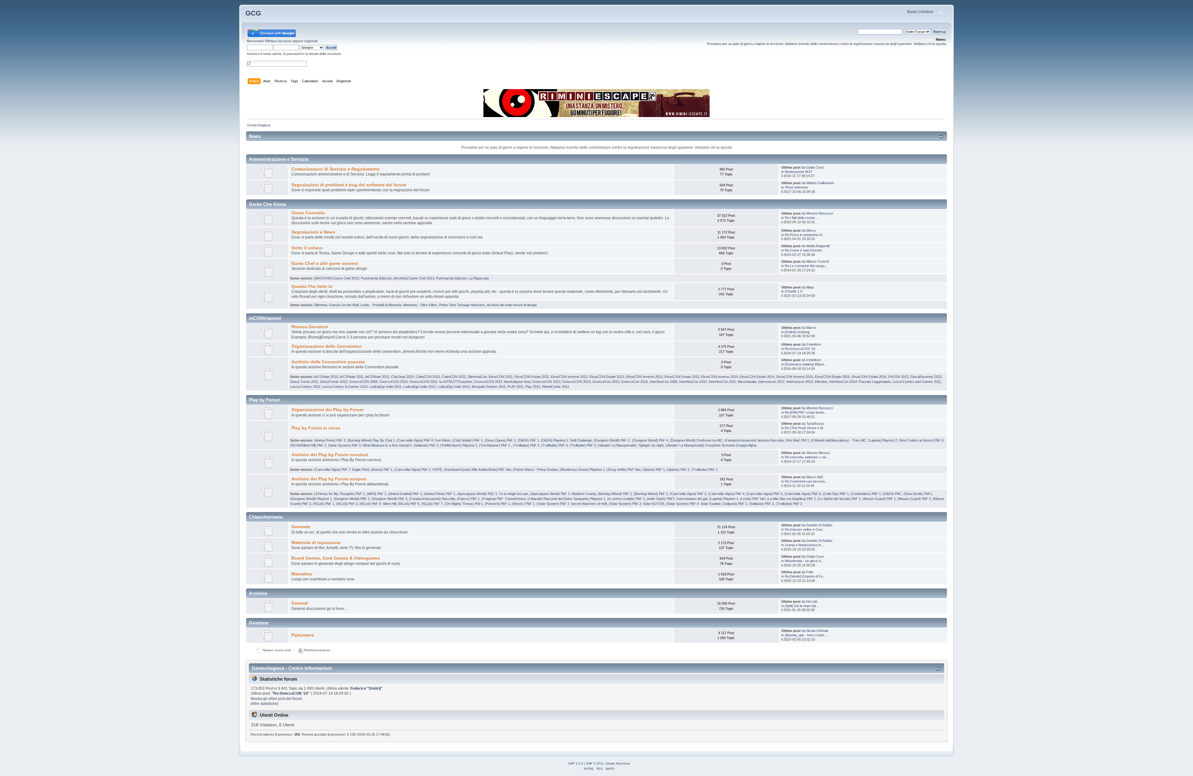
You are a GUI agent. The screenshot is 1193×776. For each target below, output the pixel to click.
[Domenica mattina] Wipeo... (806, 364)
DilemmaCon (477, 377)
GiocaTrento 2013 (333, 381)
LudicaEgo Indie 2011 (385, 386)
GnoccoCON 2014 (576, 381)
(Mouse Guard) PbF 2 (914, 499)
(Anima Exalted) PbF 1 (405, 494)
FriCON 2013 (898, 377)
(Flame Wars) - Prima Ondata (535, 469)
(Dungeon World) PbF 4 (650, 440)
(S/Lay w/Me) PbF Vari (623, 469)
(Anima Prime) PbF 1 (439, 494)
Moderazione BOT (798, 172)
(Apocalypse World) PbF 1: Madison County (563, 494)
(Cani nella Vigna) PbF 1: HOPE (418, 469)
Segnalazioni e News (313, 232)
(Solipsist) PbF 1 (734, 504)
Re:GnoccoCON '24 (800, 349)
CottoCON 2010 (428, 377)
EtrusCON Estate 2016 (869, 377)
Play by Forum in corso (316, 428)
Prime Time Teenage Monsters (462, 305)
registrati (310, 41)
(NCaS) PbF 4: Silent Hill (377, 504)
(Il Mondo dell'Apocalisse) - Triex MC (838, 440)
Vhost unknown (796, 187)
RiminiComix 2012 (555, 386)
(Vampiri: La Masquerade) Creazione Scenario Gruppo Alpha (710, 445)
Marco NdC (815, 477)
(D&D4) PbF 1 (528, 440)
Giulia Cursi (815, 167)
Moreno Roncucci (819, 213)
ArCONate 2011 (351, 377)
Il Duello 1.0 (793, 291)
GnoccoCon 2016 (634, 381)
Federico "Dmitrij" (366, 688)
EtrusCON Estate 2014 (757, 377)
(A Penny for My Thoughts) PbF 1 (339, 494)
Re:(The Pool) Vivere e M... (805, 428)
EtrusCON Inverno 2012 (569, 377)
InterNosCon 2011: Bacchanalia (732, 381)
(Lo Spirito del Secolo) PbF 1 (839, 499)
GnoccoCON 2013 (546, 381)
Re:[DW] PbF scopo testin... (806, 412)
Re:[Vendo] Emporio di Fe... (805, 576)
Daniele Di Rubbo (819, 525)
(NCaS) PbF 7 (432, 504)
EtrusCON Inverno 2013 (644, 377)
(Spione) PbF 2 (678, 469)
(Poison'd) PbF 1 (497, 504)
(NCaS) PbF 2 (347, 504)
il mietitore (813, 344)
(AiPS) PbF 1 (376, 494)
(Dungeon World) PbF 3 (389, 499)
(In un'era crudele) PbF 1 (626, 499)
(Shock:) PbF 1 (523, 504)
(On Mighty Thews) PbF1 (464, 504)
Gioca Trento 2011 (304, 381)
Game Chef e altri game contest (324, 263)
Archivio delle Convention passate (328, 362)
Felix (809, 572)
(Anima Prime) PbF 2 (329, 440)
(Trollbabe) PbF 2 (789, 504)
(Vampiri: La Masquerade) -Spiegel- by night (631, 445)
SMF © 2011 (595, 763)
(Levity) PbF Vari (752, 499)
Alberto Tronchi (817, 261)
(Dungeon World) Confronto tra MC (696, 440)
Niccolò (811, 601)
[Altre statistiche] (264, 703)
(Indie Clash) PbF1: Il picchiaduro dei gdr (677, 499)
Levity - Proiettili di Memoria (380, 305)
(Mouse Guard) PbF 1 (879, 499)
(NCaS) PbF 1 (323, 504)
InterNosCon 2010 (693, 381)
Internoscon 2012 (771, 381)
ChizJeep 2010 (402, 377)
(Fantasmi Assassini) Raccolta (432, 499)
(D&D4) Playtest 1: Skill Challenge (566, 440)
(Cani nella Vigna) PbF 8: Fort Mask (423, 440)
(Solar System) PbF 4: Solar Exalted (693, 504)
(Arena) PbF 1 (381, 469)
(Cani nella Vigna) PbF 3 (688, 494)
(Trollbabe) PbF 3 (526, 445)
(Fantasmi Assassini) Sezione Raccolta (754, 440)
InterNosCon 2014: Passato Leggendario (860, 381)
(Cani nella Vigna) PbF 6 (802, 494)
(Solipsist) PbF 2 (761, 504)
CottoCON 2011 (454, 377)
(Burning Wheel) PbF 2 (651, 494)
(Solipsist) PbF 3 (426, 445)
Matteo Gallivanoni (820, 183)
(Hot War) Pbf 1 (797, 440)
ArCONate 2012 (377, 377)
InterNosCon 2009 (663, 381)
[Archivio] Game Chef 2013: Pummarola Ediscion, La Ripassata (441, 278)
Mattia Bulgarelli (818, 246)
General (299, 603)
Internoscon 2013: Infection (806, 381)
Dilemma (320, 305)
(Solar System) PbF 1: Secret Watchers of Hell (572, 504)
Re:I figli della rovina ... (801, 218)
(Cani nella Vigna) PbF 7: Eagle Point (341, 469)
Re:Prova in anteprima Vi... (805, 235)
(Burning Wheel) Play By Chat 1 (371, 440)
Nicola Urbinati (817, 631)
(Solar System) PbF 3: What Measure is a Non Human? (370, 445)
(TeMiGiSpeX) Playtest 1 (458, 445)
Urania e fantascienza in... (804, 545)
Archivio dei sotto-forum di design (512, 305)
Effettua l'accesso (278, 41)
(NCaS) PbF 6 (408, 504)
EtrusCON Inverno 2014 (719, 377)
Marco (811, 230)
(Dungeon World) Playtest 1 (311, 499)
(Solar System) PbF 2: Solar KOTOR (636, 504)
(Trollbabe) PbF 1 (704, 469)
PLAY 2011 (515, 386)
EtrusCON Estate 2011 (531, 377)
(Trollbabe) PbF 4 (554, 445)
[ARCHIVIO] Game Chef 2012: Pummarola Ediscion (353, 278)
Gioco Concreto (308, 213)
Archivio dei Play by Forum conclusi (329, 454)
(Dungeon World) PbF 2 (612, 440)
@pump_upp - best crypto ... (806, 635)
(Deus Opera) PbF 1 (500, 440)
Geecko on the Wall (344, 305)
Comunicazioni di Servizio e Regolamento (335, 169)
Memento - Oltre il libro (420, 305)
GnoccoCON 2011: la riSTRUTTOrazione (440, 381)
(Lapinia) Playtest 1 (723, 499)
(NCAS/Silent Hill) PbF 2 (308, 445)
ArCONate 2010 (326, 377)
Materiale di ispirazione (316, 542)
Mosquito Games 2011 (488, 386)
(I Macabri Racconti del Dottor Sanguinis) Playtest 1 (566, 499)
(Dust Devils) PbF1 (917, 494)
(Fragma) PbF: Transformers (504, 499)
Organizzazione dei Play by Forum (327, 409)
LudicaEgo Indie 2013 (453, 386)
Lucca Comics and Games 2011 (917, 381)
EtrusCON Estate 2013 (682, 377)
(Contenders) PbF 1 (866, 494)
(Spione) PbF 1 (653, 469)
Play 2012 (532, 386)
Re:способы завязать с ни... (807, 457)
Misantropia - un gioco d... (804, 561)
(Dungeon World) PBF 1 (352, 499)
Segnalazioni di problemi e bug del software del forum (348, 185)
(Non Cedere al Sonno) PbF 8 (921, 440)
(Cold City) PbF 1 (836, 494)
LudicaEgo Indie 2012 (419, 386)
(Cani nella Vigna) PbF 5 (764, 494)
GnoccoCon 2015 (605, 381)
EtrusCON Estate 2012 (606, 377)
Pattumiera (302, 635)
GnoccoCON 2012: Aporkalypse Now (502, 381)
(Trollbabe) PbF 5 (582, 445)
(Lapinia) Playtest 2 (882, 440)
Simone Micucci (818, 453)
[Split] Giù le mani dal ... (802, 606)
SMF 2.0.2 (575, 763)
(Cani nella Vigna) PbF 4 (726, 494)
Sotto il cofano (307, 248)
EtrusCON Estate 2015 (832, 377)
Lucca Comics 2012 (305, 386)
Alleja (810, 287)
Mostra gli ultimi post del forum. (277, 699)
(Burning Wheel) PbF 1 (615, 494)
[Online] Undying (797, 332)
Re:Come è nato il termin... (805, 250)
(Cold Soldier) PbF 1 (467, 440)
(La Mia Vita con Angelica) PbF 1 (791, 499)
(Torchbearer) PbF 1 (495, 445)
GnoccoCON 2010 (393, 381)
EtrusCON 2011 (501, 377)
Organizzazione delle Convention (326, 346)
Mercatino (302, 574)
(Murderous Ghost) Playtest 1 (582, 469)
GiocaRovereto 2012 (926, 377)
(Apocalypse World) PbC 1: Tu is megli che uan (492, 494)
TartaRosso (815, 423)
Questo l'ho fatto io (311, 286)
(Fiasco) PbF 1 (468, 499)
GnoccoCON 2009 (363, 381)
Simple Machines (618, 763)
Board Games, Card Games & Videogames (335, 558)
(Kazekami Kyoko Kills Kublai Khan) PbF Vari (477, 469)
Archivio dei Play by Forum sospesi (329, 479)
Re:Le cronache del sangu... (806, 266)
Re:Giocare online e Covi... (805, 529)
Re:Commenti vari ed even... (806, 481)
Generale (300, 526)
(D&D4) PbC (892, 494)
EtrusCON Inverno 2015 (794, 377)
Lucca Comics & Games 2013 (345, 386)
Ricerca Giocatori (309, 326)
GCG (253, 13)
